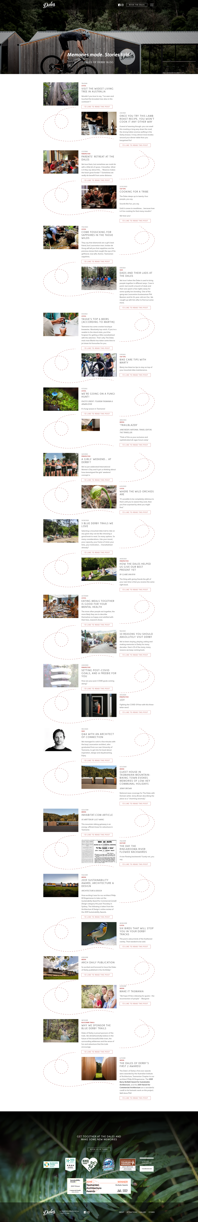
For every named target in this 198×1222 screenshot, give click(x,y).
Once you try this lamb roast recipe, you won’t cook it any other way (137, 118)
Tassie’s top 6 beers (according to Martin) (98, 321)
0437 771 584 (65, 1213)
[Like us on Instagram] (122, 5)
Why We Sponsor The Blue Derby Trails (96, 1027)
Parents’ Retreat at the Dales (97, 158)
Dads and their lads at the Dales (136, 274)
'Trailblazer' (129, 425)
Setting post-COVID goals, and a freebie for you (98, 673)
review (108, 909)
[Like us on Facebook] (119, 5)
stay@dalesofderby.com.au (70, 1211)
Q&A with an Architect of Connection (97, 736)
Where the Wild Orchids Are (137, 493)
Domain (123, 796)
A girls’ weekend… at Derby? (96, 461)
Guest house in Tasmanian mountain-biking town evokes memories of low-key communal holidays (135, 777)
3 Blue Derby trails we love (97, 525)
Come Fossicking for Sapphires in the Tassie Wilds (97, 235)
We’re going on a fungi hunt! (98, 395)
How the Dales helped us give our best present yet (135, 566)
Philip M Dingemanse (135, 1079)
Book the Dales (137, 5)
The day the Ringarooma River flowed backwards (133, 849)
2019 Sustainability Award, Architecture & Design (97, 883)
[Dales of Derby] (49, 5)
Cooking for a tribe (134, 191)
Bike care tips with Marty (133, 361)
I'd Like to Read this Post (97, 107)
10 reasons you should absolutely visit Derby (136, 635)
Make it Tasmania (132, 991)
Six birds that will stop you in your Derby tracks (137, 931)
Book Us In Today (99, 1149)
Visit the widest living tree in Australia (97, 90)
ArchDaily (106, 970)
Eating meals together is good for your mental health (97, 603)
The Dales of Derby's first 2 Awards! (134, 1065)
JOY (122, 699)
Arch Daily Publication (98, 962)
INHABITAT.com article (97, 814)
